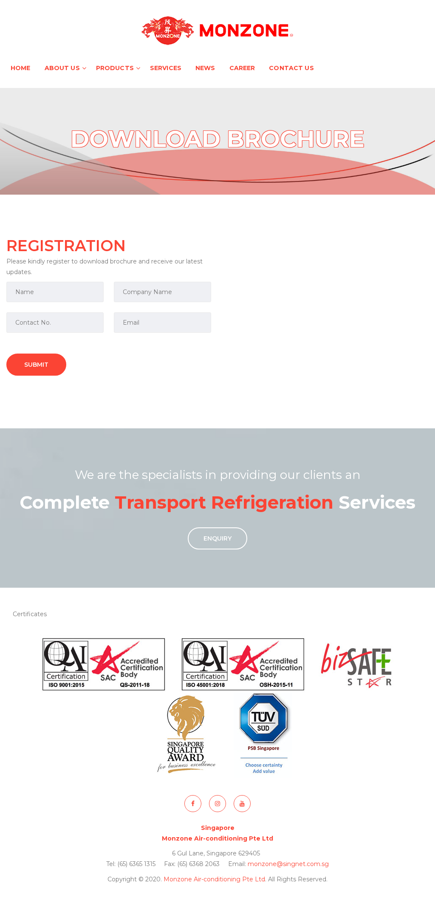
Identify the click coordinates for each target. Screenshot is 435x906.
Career (242, 68)
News (205, 68)
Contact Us (291, 68)
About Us (62, 68)
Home (21, 68)
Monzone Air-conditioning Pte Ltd (214, 879)
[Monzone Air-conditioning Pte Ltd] (217, 30)
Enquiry (217, 538)
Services (165, 68)
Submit (36, 364)
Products (115, 68)
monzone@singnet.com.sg (288, 864)
